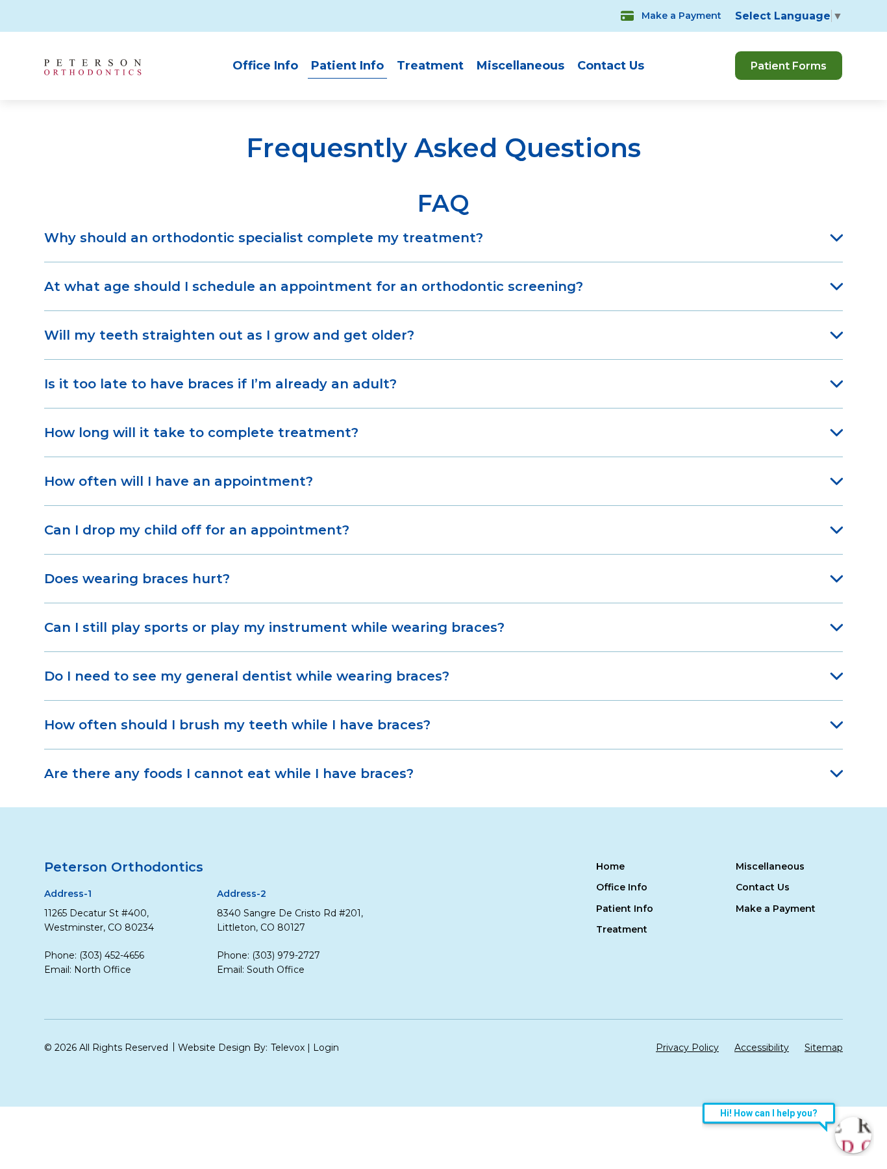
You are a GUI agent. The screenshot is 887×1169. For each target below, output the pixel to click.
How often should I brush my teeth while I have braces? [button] (237, 725)
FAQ (443, 203)
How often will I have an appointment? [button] (178, 481)
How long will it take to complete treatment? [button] (201, 432)
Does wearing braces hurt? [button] (137, 578)
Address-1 (68, 893)
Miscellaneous (520, 65)
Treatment (430, 65)
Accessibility (761, 1047)
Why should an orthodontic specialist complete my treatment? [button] (263, 237)
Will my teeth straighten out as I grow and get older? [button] (229, 335)
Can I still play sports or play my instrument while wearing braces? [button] (274, 627)
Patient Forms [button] (789, 66)
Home (610, 866)
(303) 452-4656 (111, 955)
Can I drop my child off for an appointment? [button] (196, 530)
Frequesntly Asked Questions (443, 148)
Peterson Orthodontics (123, 867)
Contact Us (610, 65)
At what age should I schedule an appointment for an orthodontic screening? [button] (313, 286)
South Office (276, 969)
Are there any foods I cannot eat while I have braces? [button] (229, 773)
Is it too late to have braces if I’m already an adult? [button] (220, 384)
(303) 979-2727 (286, 955)
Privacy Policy (687, 1047)
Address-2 (241, 893)
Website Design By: (223, 1047)
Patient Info (347, 65)
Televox (288, 1047)
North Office (102, 969)
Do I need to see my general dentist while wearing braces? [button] (246, 676)
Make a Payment (681, 15)
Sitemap (824, 1047)
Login (326, 1047)
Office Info (265, 65)
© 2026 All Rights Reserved (106, 1047)
